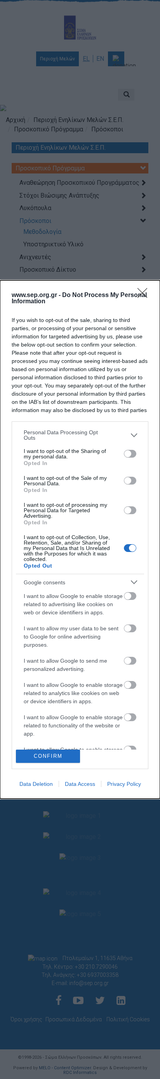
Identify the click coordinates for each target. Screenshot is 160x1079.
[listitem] (80, 435)
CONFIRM (48, 756)
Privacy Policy (124, 784)
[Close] (144, 295)
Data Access (80, 784)
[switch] (130, 454)
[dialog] (80, 539)
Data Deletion (36, 784)
